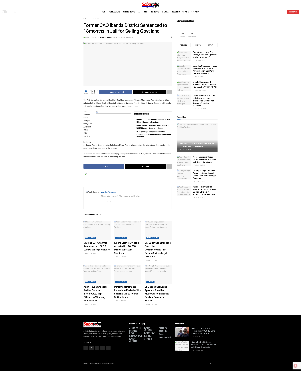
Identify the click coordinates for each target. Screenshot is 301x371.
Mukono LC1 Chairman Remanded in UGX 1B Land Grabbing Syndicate (96, 246)
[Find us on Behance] (102, 348)
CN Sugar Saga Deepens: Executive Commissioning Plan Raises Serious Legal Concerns (153, 134)
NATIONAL (155, 11)
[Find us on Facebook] (11, 11)
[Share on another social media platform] (169, 92)
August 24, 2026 (90, 253)
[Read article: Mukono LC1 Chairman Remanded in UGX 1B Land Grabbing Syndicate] (97, 230)
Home (104, 11)
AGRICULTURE (114, 11)
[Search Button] (283, 11)
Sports (185, 11)
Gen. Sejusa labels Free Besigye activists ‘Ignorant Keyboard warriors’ (204, 54)
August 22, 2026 (120, 257)
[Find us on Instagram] (97, 348)
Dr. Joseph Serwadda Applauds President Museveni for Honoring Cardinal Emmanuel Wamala (157, 293)
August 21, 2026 (151, 260)
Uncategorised (165, 337)
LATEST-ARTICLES (148, 329)
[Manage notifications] (295, 366)
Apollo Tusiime (106, 37)
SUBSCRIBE (293, 12)
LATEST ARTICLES (133, 340)
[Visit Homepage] (150, 4)
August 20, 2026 (90, 304)
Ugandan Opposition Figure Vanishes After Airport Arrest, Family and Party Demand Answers (205, 70)
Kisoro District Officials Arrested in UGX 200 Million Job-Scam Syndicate (205, 159)
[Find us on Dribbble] (108, 348)
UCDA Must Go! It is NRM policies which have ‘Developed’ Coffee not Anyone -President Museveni (204, 101)
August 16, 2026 (151, 304)
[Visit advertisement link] (113, 126)
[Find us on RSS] (23, 11)
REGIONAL (165, 11)
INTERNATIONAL (129, 11)
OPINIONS (148, 339)
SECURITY (176, 11)
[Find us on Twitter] (15, 11)
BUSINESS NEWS (152, 238)
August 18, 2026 (120, 301)
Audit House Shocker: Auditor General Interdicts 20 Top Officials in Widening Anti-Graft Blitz (95, 293)
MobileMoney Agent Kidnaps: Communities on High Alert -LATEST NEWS (205, 84)
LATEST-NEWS (143, 11)
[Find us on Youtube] (19, 11)
